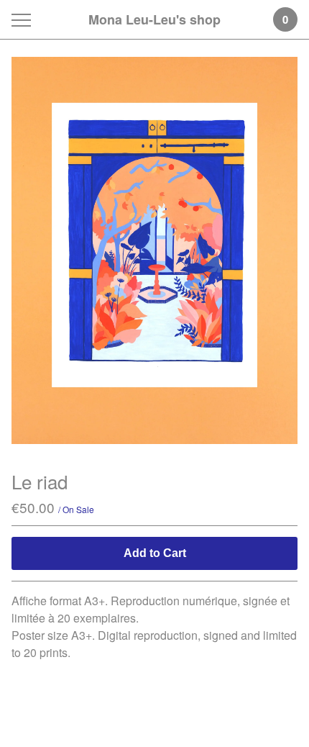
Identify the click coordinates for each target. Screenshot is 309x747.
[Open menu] (24, 20)
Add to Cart (155, 553)
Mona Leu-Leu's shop (154, 19)
